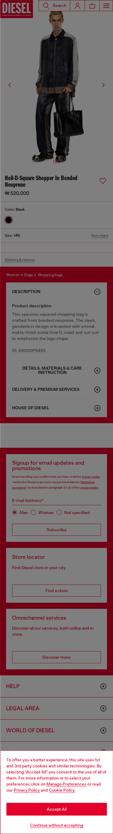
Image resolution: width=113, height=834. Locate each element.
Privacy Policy (27, 790)
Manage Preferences (66, 784)
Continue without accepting (56, 825)
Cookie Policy (62, 790)
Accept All (57, 809)
